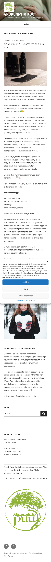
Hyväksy (25, 282)
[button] (47, 261)
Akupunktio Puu (19, 14)
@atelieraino (22, 470)
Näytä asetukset (25, 296)
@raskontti (42, 478)
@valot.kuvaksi (35, 467)
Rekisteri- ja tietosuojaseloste (25, 300)
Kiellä (25, 289)
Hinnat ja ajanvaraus (12, 455)
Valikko (27, 24)
